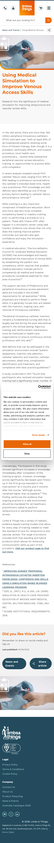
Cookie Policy (9, 773)
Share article (42, 663)
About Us (7, 791)
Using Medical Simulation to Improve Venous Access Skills (33, 30)
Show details (38, 435)
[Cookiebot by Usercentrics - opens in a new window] (38, 387)
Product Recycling (12, 796)
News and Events (10, 30)
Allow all (27, 444)
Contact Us (8, 787)
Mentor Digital (8, 832)
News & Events (10, 801)
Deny (27, 453)
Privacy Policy (10, 764)
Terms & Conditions (13, 769)
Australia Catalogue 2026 (16, 805)
